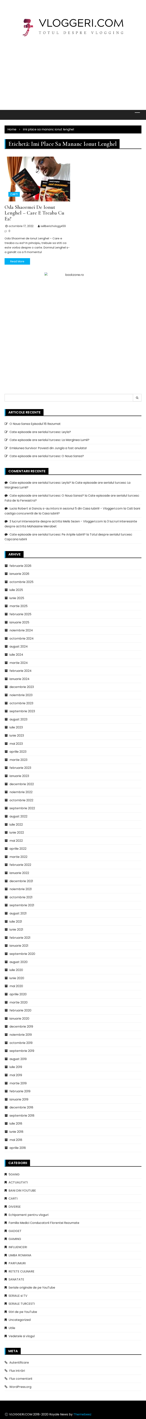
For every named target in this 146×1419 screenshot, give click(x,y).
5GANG (14, 1174)
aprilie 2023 (18, 751)
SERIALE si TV (18, 1296)
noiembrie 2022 (21, 792)
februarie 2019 (20, 1091)
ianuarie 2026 (19, 574)
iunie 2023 (17, 735)
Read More (17, 261)
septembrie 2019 (22, 1051)
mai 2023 (16, 743)
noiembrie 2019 (21, 1035)
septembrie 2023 (22, 711)
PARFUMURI (17, 1263)
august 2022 (18, 816)
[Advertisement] (73, 70)
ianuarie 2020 (19, 1018)
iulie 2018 (16, 1123)
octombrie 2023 (21, 703)
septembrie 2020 (22, 954)
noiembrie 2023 (21, 695)
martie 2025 (19, 606)
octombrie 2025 (21, 582)
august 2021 (18, 913)
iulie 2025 (16, 590)
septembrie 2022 (22, 808)
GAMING (15, 1239)
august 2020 (19, 962)
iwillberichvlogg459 (53, 226)
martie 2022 (18, 857)
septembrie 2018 (22, 1115)
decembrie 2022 (22, 784)
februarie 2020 (20, 1010)
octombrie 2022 (21, 800)
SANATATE (16, 1279)
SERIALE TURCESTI (22, 1303)
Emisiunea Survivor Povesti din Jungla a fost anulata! (48, 448)
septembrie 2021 (22, 905)
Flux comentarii (20, 1378)
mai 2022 (16, 840)
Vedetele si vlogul (22, 1336)
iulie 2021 (16, 921)
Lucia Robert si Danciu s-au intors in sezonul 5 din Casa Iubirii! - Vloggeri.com (66, 508)
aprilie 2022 (18, 848)
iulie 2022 (16, 824)
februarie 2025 (20, 614)
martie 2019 (18, 1083)
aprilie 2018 (18, 1148)
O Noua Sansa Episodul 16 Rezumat (35, 424)
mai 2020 (16, 986)
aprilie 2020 (18, 994)
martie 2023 (18, 760)
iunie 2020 (17, 978)
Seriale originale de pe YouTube (32, 1287)
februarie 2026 (20, 566)
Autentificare (19, 1362)
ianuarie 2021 (19, 945)
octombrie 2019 (21, 1043)
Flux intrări (17, 1371)
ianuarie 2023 (19, 776)
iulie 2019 (16, 1067)
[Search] (137, 397)
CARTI (14, 194)
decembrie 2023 (22, 687)
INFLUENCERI (18, 1247)
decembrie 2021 (21, 881)
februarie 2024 (21, 671)
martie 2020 (19, 1002)
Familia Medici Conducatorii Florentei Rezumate (44, 1223)
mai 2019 (16, 1075)
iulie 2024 (16, 654)
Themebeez (82, 1414)
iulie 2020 (16, 970)
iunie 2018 (16, 1132)
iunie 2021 (16, 929)
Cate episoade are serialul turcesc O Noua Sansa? (47, 456)
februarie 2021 (20, 937)
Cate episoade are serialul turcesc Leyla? (40, 432)
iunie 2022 (17, 832)
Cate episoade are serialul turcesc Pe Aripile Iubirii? (48, 534)
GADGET (15, 1231)
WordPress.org (20, 1387)
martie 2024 (19, 663)
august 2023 (18, 719)
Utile (12, 1328)
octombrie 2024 (22, 638)
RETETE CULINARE (21, 1271)
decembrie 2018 (21, 1107)
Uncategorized (20, 1320)
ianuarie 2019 (19, 1099)
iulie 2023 (16, 727)
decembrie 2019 (21, 1026)
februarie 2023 (20, 768)
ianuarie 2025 (19, 622)
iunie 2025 (17, 598)
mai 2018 (16, 1140)
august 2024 (19, 646)
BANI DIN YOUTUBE (22, 1190)
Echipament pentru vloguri (28, 1215)
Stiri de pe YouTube (23, 1312)
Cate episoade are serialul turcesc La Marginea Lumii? (49, 440)
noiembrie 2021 (21, 889)
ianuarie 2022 (19, 873)
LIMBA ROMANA (20, 1255)
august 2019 (18, 1059)
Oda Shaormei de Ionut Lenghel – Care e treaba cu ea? (34, 213)
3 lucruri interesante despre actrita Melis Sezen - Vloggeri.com (56, 521)
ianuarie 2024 (19, 679)
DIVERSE (15, 1206)
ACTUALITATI (18, 1182)
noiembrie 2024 (21, 630)
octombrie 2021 (21, 897)
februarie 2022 (20, 865)
